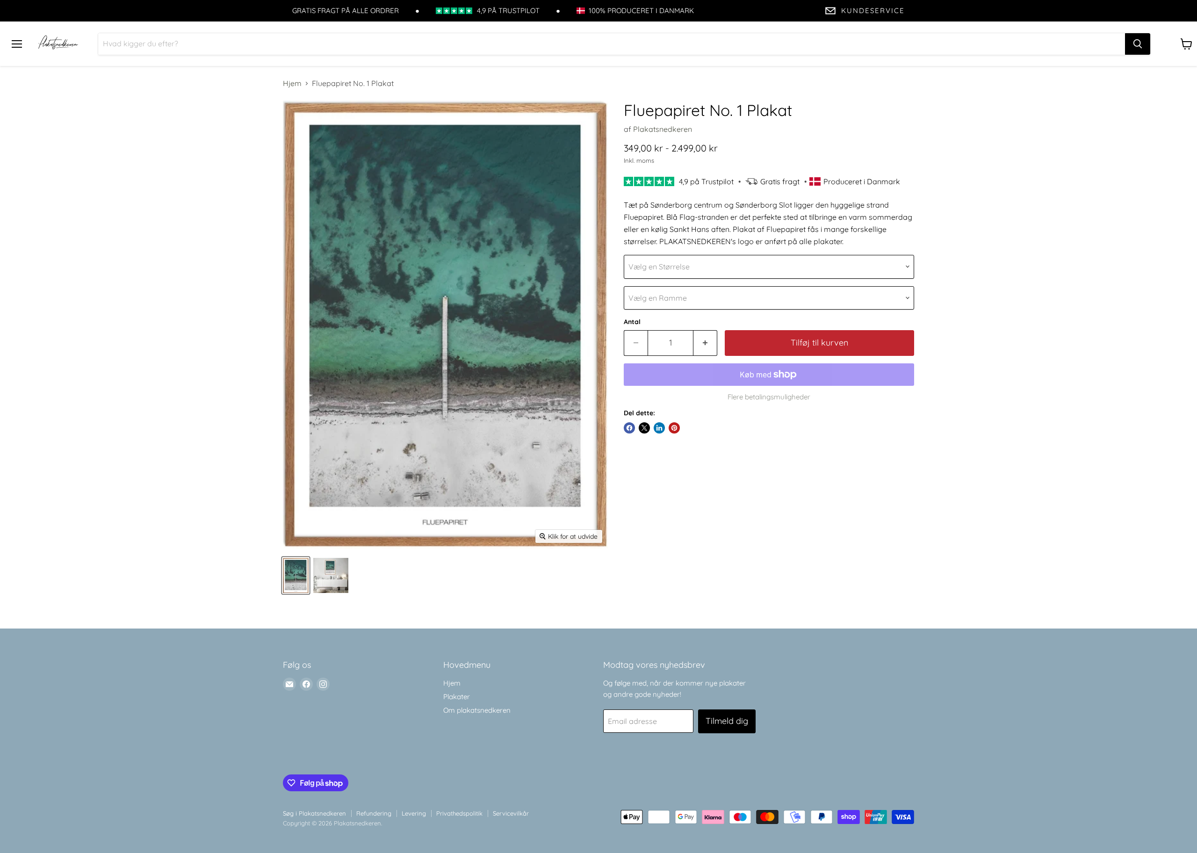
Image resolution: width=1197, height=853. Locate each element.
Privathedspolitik (459, 813)
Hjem (292, 83)
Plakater (456, 696)
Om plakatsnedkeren (477, 710)
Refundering (373, 813)
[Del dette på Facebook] (629, 428)
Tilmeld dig (727, 721)
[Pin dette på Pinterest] (674, 428)
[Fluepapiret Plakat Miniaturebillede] (296, 575)
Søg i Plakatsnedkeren (314, 813)
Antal (632, 321)
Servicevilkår (511, 813)
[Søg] (1137, 44)
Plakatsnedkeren (662, 129)
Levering (414, 813)
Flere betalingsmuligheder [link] (769, 397)
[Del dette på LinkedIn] (659, 428)
